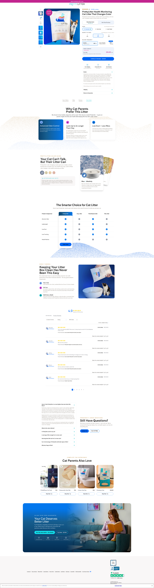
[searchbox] (51, 320)
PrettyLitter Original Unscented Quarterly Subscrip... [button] (73, 344)
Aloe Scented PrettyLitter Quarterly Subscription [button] (73, 368)
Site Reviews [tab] (49, 315)
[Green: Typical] (46, 172)
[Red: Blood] (53, 172)
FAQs (73, 100)
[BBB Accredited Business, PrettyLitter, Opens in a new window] (114, 569)
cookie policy (44, 585)
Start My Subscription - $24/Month (44, 532)
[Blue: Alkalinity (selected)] (42, 172)
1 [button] (72, 389)
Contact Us (84, 431)
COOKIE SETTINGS (118, 585)
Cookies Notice (57, 571)
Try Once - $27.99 (61, 532)
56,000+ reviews (95, 9)
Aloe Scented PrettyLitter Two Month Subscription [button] (73, 356)
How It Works (66, 100)
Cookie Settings (45, 571)
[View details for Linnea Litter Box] (86, 476)
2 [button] (74, 389)
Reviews (80, 100)
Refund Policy (40, 571)
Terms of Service (34, 571)
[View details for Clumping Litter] (105, 476)
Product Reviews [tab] (57, 315)
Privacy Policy (51, 571)
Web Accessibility (78, 571)
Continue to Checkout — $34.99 (98, 58)
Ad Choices (67, 571)
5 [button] (81, 389)
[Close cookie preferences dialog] (152, 585)
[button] (104, 336)
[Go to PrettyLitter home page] (77, 4)
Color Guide (89, 100)
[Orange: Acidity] (50, 172)
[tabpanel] (62, 27)
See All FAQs (94, 430)
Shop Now (48, 493)
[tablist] (77, 315)
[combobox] (62, 320)
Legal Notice (63, 571)
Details (82, 1)
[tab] (40, 13)
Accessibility (72, 571)
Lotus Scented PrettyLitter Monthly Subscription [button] (73, 332)
